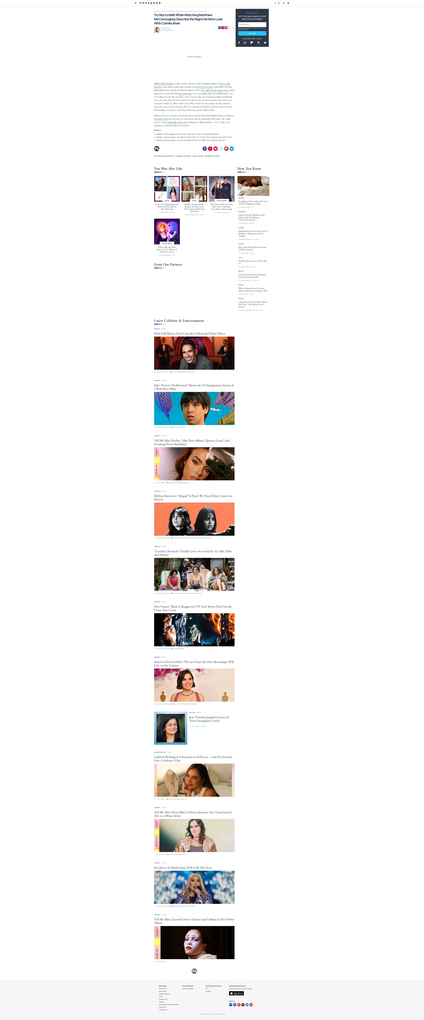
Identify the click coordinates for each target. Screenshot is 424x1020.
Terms (250, 28)
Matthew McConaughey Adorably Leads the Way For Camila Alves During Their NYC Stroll (193, 137)
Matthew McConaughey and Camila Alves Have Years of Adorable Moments (187, 134)
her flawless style (161, 119)
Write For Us (162, 988)
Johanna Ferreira (163, 427)
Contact (161, 1002)
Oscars (157, 657)
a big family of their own (177, 122)
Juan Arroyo (161, 482)
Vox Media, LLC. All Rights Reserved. (214, 1014)
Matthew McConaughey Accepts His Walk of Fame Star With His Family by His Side (190, 140)
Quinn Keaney (168, 30)
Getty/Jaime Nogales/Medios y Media (184, 906)
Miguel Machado (162, 372)
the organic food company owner (215, 90)
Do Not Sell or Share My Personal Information (169, 1006)
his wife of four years (204, 87)
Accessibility (163, 991)
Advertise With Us (164, 994)
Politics (192, 712)
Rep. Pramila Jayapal (198, 726)
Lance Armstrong (184, 93)
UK (206, 988)
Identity (157, 329)
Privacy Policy (257, 28)
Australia (208, 991)
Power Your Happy (187, 988)
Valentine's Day (160, 752)
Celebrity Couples (183, 156)
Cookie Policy (163, 1010)
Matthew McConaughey (163, 83)
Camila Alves (197, 156)
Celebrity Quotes (212, 156)
